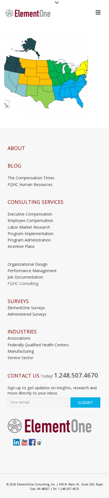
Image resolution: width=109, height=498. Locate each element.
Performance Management (32, 270)
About (16, 148)
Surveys (18, 301)
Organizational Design (28, 264)
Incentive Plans (21, 246)
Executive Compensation (30, 214)
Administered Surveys (27, 314)
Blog (14, 166)
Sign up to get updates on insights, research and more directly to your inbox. (52, 390)
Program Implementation (30, 233)
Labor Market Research (29, 227)
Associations (19, 338)
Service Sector (20, 357)
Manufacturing (21, 351)
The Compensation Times (31, 177)
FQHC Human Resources (30, 184)
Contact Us (23, 376)
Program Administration (29, 240)
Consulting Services (35, 202)
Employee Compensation (30, 220)
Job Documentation (25, 277)
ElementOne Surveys (26, 307)
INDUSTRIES (22, 331)
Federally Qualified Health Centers (38, 344)
